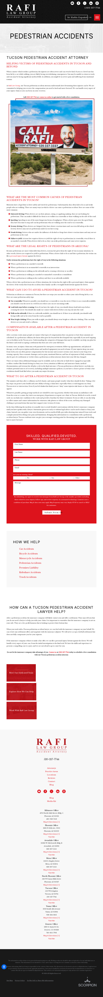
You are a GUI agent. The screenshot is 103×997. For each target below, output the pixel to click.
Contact (51, 781)
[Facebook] (78, 3)
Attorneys (51, 768)
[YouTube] (72, 3)
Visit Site (51, 837)
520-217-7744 (51, 759)
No (28, 478)
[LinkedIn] (91, 3)
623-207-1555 (51, 849)
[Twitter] (84, 3)
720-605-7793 (51, 933)
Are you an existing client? (23, 475)
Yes (53, 478)
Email (17, 468)
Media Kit (51, 801)
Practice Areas (51, 771)
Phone (17, 460)
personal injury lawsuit (18, 256)
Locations (51, 775)
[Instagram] (97, 3)
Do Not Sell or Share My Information (40, 980)
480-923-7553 (51, 819)
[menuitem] (51, 549)
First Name (19, 444)
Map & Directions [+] (51, 822)
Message (18, 483)
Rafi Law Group (14, 86)
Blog (51, 785)
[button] (4, 966)
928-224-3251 (51, 915)
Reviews (51, 778)
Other (77, 478)
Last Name (18, 452)
